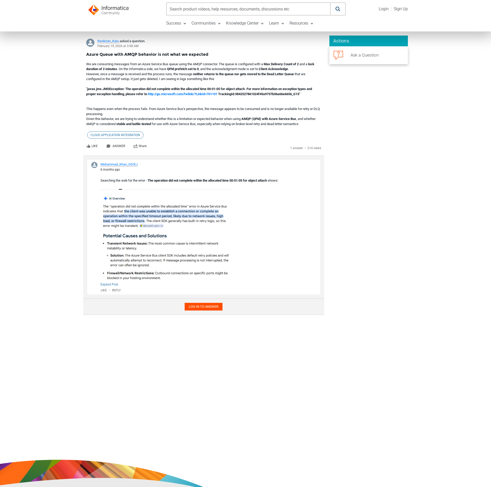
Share (143, 146)
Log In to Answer (203, 306)
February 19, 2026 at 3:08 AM (117, 46)
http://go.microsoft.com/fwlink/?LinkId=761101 (182, 94)
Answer (119, 146)
